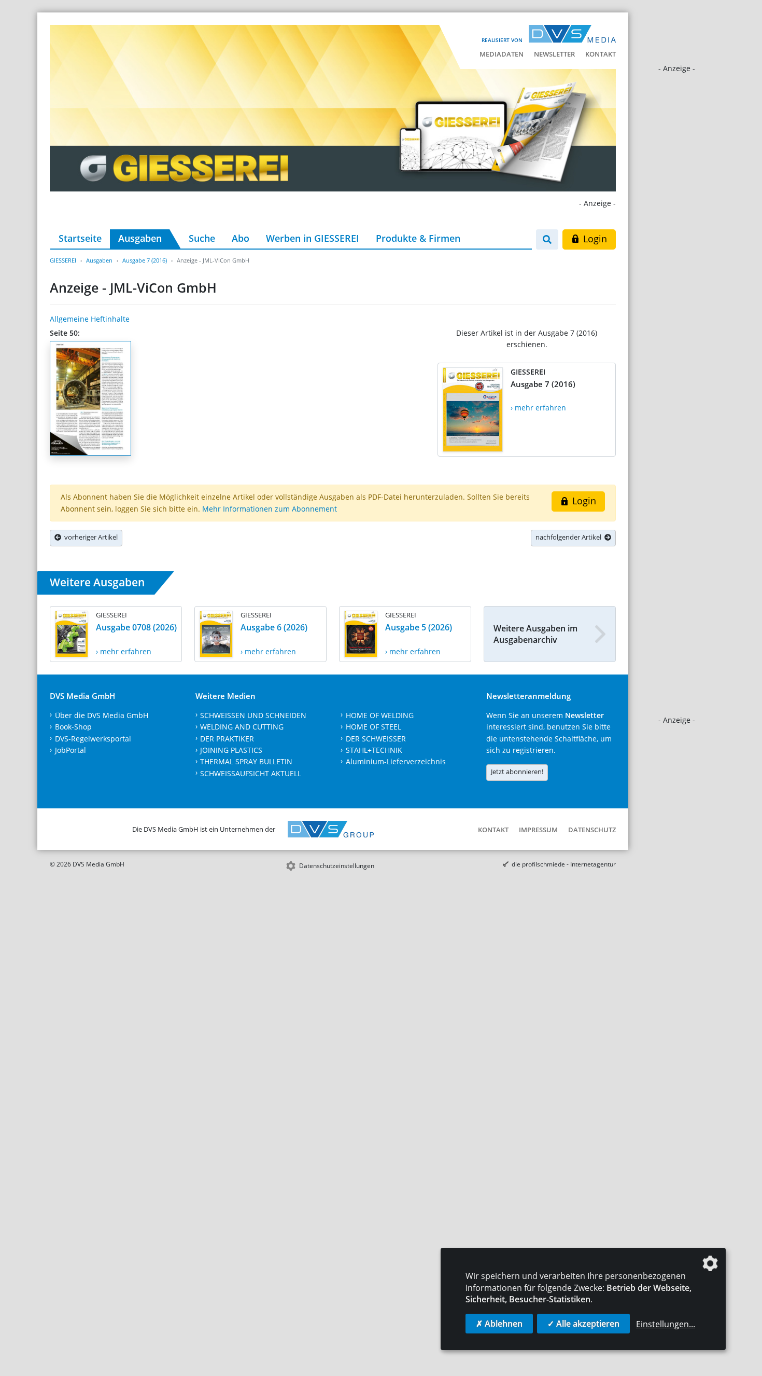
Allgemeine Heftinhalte (90, 319)
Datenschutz (592, 829)
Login (594, 238)
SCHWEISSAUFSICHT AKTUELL (250, 773)
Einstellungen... (665, 1324)
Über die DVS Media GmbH (101, 715)
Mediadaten (501, 54)
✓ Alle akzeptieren (583, 1323)
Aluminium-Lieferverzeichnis (396, 761)
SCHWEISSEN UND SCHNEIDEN (253, 715)
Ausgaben (140, 238)
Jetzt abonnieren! (517, 771)
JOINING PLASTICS (231, 750)
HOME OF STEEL (373, 727)
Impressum (538, 829)
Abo (240, 238)
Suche (202, 238)
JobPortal (70, 750)
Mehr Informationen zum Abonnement (269, 509)
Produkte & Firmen (418, 238)
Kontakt (600, 54)
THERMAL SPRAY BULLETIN (246, 761)
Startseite (80, 238)
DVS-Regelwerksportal (93, 739)
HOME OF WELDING (380, 715)
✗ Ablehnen (499, 1323)
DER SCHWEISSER (376, 739)
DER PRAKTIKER (227, 739)
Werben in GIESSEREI (312, 238)
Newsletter (554, 54)
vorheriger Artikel (89, 537)
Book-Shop (73, 727)
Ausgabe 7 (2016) (144, 260)
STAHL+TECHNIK (374, 750)
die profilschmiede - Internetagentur (564, 864)
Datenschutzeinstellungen (336, 865)
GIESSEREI (63, 260)
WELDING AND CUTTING (242, 727)
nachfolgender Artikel (569, 537)
